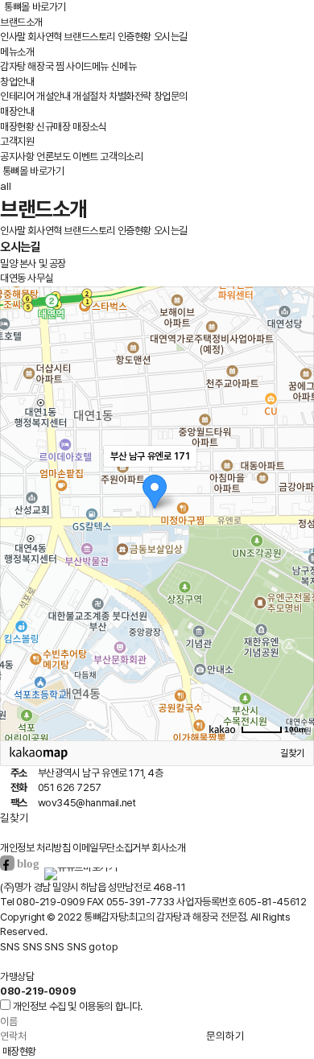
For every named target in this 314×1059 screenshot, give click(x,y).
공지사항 (17, 156)
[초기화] (294, 541)
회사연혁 (44, 37)
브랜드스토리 (89, 37)
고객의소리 (121, 156)
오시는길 (171, 37)
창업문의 (171, 96)
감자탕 (13, 66)
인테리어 (17, 96)
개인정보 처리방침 (35, 848)
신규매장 (53, 127)
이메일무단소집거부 (110, 848)
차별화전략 (130, 96)
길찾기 (292, 753)
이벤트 (85, 156)
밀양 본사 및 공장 (33, 264)
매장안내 (17, 111)
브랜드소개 (21, 22)
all (5, 185)
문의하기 (225, 1035)
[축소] (294, 511)
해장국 (40, 66)
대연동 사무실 (26, 278)
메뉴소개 (17, 52)
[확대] (294, 484)
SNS (10, 946)
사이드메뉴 (87, 66)
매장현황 (17, 127)
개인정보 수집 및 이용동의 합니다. (78, 1006)
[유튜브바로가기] (80, 867)
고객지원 (17, 141)
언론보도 (53, 156)
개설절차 (89, 96)
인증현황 (134, 37)
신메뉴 (124, 66)
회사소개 (168, 848)
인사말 (13, 37)
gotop (103, 946)
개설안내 (53, 96)
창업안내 (17, 82)
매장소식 (89, 127)
